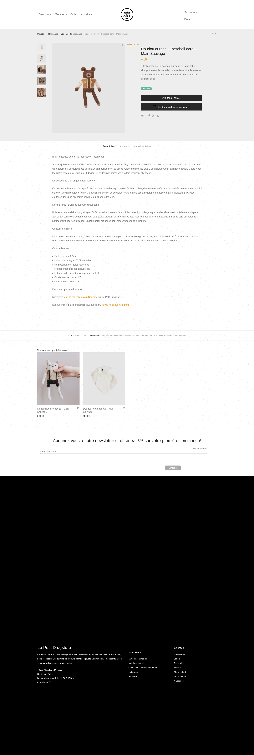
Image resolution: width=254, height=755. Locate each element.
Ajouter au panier (171, 98)
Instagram (133, 672)
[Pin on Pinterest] (158, 115)
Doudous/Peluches (132, 335)
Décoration (179, 663)
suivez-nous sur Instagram (115, 305)
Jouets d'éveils (156, 335)
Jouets (145, 335)
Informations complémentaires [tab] (135, 146)
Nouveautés (180, 335)
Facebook (133, 676)
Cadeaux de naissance (71, 34)
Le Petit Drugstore (54, 647)
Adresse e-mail (48, 451)
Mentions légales (136, 663)
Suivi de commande (137, 659)
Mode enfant (180, 672)
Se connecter (191, 12)
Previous (54, 87)
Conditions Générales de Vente (142, 667)
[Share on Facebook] (149, 115)
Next (123, 87)
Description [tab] (109, 146)
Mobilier (177, 667)
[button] (45, 14)
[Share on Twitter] (153, 115)
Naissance (53, 34)
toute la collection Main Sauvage (81, 297)
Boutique (41, 34)
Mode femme (180, 676)
